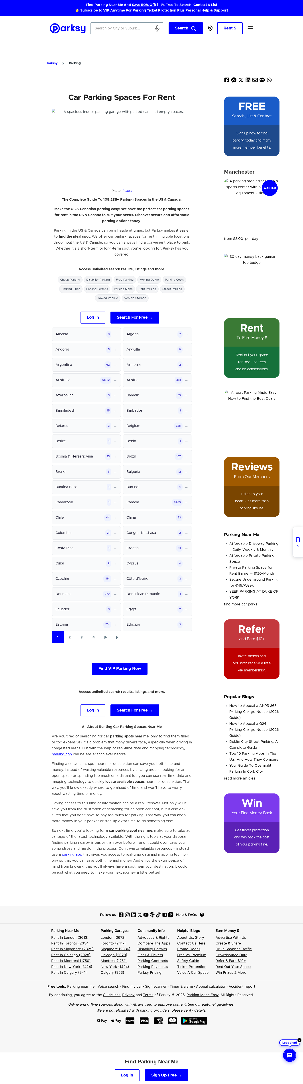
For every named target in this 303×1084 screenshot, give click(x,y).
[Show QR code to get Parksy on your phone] (297, 542)
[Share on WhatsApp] (269, 81)
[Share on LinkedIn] (248, 81)
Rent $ (230, 28)
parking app (62, 754)
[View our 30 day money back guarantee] (251, 280)
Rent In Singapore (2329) (72, 949)
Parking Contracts (153, 960)
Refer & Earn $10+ (231, 960)
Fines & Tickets (150, 955)
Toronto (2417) (113, 943)
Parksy (52, 63)
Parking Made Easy (202, 995)
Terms (148, 995)
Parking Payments (153, 966)
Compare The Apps (154, 943)
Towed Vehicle (107, 298)
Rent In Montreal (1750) (71, 960)
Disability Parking (98, 279)
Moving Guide (149, 279)
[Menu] (250, 28)
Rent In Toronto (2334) (70, 943)
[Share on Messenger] (233, 81)
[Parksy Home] (67, 28)
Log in (93, 318)
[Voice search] (157, 28)
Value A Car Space (193, 972)
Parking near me (80, 986)
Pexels (127, 190)
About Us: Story (190, 937)
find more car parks (240, 604)
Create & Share (228, 943)
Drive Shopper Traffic (234, 949)
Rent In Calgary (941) (69, 972)
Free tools (56, 986)
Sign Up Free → (166, 1075)
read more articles (239, 778)
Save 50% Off (143, 5)
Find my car (132, 986)
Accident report (242, 986)
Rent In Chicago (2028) (71, 955)
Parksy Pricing (149, 972)
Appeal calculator (211, 986)
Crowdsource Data (231, 955)
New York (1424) (115, 966)
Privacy (128, 995)
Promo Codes (188, 949)
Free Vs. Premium (191, 955)
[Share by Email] (255, 81)
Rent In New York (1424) (71, 966)
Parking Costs (174, 279)
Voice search (108, 986)
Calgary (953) (112, 972)
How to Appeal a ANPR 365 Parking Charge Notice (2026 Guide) (254, 711)
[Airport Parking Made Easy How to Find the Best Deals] (251, 417)
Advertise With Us (231, 937)
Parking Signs (123, 289)
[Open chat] (289, 1055)
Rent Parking (147, 289)
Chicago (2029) (114, 955)
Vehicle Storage (135, 298)
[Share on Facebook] (226, 81)
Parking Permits (97, 289)
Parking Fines (71, 289)
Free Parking (125, 279)
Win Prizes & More (231, 972)
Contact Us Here (191, 943)
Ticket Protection (191, 966)
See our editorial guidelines (211, 1004)
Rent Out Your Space (233, 966)
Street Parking (172, 289)
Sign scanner (156, 986)
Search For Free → (135, 318)
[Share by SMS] (262, 81)
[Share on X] (241, 81)
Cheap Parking (70, 279)
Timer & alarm (181, 986)
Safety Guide (188, 960)
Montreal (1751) (114, 960)
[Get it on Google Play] (194, 1021)
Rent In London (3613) (70, 937)
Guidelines (111, 995)
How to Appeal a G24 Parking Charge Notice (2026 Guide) (254, 729)
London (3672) (113, 937)
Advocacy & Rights (153, 937)
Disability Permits (152, 949)
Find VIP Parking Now (119, 669)
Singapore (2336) (115, 949)
